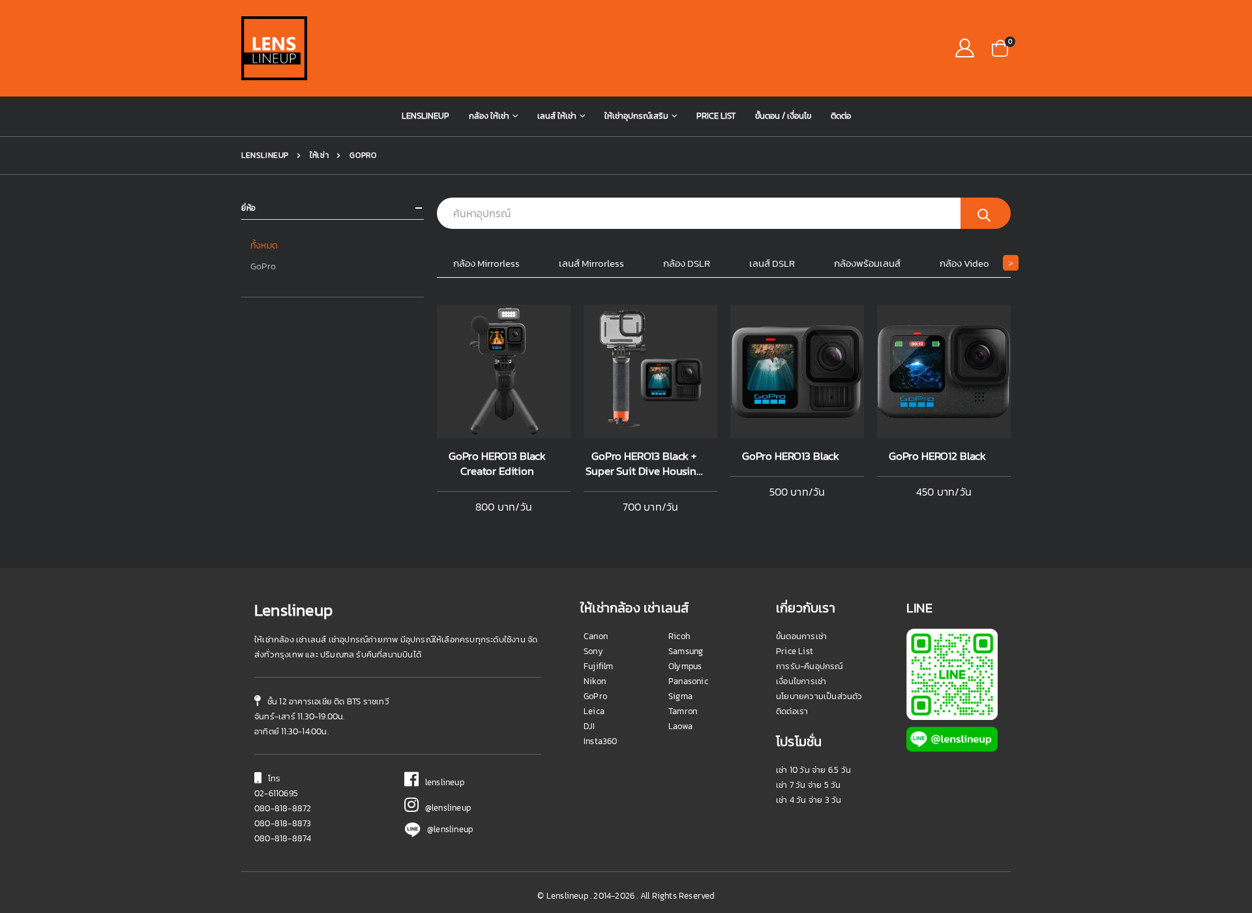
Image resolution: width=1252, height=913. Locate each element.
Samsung (685, 651)
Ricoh (679, 636)
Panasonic (688, 681)
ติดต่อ (841, 116)
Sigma (680, 696)
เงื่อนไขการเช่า (801, 681)
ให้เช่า (318, 155)
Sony (593, 651)
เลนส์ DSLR (772, 263)
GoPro (263, 266)
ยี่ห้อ (248, 208)
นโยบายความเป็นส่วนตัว (819, 696)
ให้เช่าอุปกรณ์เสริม (636, 116)
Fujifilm (599, 666)
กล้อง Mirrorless (486, 263)
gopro (362, 155)
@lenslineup (445, 807)
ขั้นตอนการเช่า (801, 636)
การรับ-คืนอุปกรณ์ (809, 666)
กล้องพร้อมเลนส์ (867, 263)
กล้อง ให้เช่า (489, 116)
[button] (1000, 47)
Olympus (685, 666)
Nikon (595, 681)
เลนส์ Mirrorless (591, 263)
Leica (594, 711)
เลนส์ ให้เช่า (556, 116)
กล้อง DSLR (686, 263)
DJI (589, 726)
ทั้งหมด (264, 245)
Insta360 (601, 741)
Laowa (680, 726)
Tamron (682, 711)
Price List (716, 116)
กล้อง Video (964, 263)
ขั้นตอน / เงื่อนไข (783, 116)
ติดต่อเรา (792, 711)
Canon (596, 636)
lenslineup (441, 782)
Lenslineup (425, 116)
